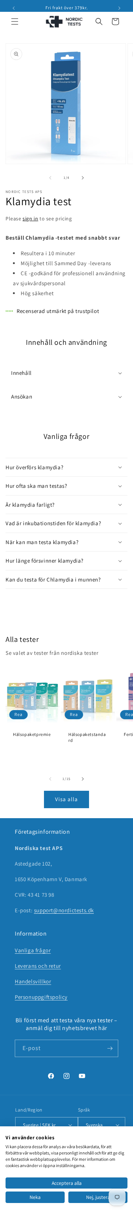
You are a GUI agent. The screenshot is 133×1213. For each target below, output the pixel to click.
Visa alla (66, 799)
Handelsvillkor (33, 981)
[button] (15, 21)
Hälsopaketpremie (32, 734)
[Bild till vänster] (50, 178)
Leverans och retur (38, 965)
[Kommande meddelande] (119, 8)
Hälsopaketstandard (87, 737)
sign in (30, 218)
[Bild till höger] (83, 178)
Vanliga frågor (33, 950)
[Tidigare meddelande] (14, 8)
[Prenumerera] (110, 1048)
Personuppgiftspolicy (41, 996)
